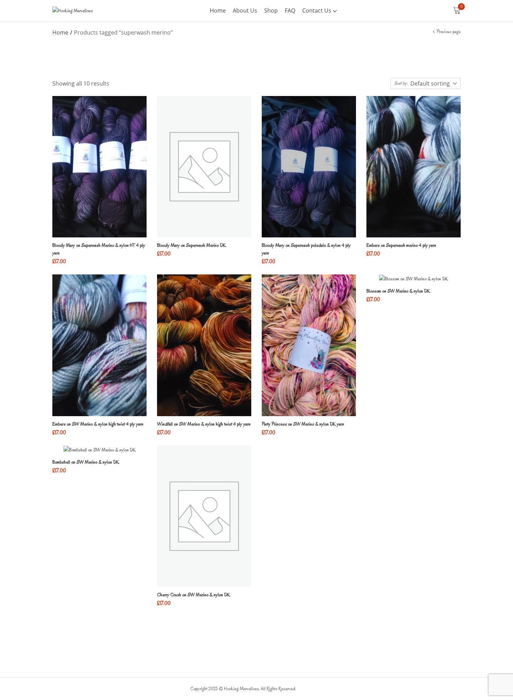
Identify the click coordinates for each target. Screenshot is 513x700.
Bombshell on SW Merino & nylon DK (85, 462)
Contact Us (317, 10)
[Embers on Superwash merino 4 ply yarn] (413, 166)
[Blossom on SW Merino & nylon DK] (413, 278)
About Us (245, 10)
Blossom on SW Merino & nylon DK (398, 291)
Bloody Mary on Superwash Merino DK (191, 245)
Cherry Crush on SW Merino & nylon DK (193, 594)
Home (218, 10)
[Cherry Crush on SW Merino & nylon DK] (204, 516)
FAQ (290, 10)
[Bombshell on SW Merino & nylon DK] (99, 449)
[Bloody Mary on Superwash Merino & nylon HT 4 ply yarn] (99, 166)
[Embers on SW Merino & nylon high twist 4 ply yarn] (99, 345)
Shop (271, 10)
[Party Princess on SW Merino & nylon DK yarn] (309, 345)
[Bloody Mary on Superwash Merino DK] (204, 166)
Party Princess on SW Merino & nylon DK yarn (303, 424)
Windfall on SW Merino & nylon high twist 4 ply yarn (204, 424)
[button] (457, 10)
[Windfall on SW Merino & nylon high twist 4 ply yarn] (204, 345)
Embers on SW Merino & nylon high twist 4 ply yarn (97, 424)
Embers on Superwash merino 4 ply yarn (401, 245)
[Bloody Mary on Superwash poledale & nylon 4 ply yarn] (309, 166)
